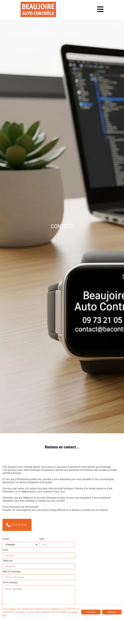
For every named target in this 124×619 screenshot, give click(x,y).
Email (5, 549)
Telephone (7, 560)
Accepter (90, 612)
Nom (42, 538)
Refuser (112, 612)
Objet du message (11, 571)
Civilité (5, 538)
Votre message (10, 582)
